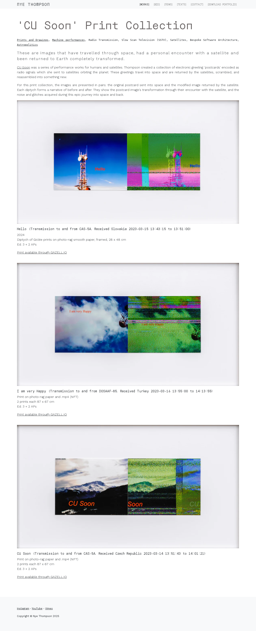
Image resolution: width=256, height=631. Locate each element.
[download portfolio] (222, 4)
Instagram (23, 608)
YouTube (37, 608)
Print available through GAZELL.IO (42, 252)
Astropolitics (27, 44)
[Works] (144, 4)
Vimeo (49, 608)
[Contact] (197, 4)
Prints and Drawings (32, 39)
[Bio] (157, 4)
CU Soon (23, 67)
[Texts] (181, 4)
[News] (168, 4)
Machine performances (68, 39)
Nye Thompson (33, 4)
